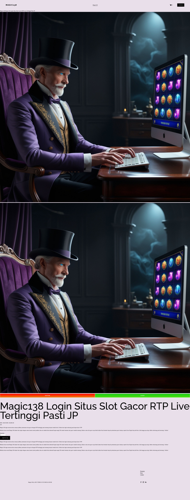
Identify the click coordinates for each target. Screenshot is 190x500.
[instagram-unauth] (143, 482)
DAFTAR (181, 5)
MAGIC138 (11, 5)
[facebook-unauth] (141, 482)
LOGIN (142, 395)
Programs (142, 471)
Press (141, 473)
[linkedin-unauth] (145, 482)
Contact (142, 474)
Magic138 (95, 5)
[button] (5, 438)
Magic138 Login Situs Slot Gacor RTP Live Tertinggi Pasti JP (20, 11)
